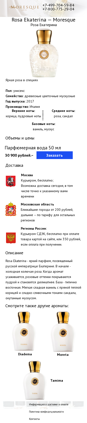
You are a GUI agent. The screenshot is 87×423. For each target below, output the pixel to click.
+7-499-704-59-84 (58, 5)
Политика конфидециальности (46, 411)
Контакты (34, 419)
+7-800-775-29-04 (58, 9)
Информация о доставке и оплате (48, 404)
